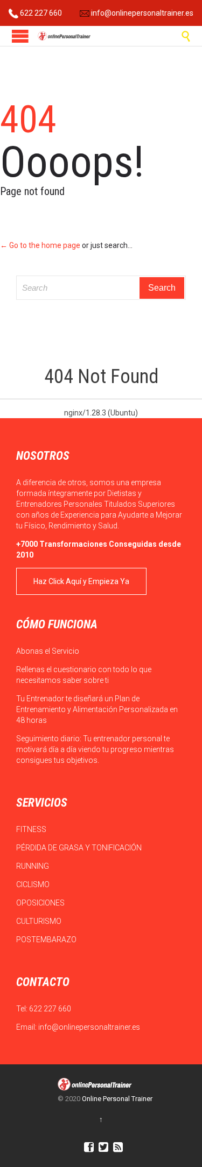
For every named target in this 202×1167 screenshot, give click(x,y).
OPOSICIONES (41, 902)
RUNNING (33, 866)
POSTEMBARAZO (47, 939)
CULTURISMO (39, 921)
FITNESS (32, 829)
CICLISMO (33, 884)
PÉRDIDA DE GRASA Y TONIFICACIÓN (79, 847)
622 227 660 (40, 13)
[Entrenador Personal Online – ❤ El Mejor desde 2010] (65, 36)
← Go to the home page (40, 245)
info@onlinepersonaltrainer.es (141, 13)
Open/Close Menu (20, 35)
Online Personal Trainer (117, 1099)
